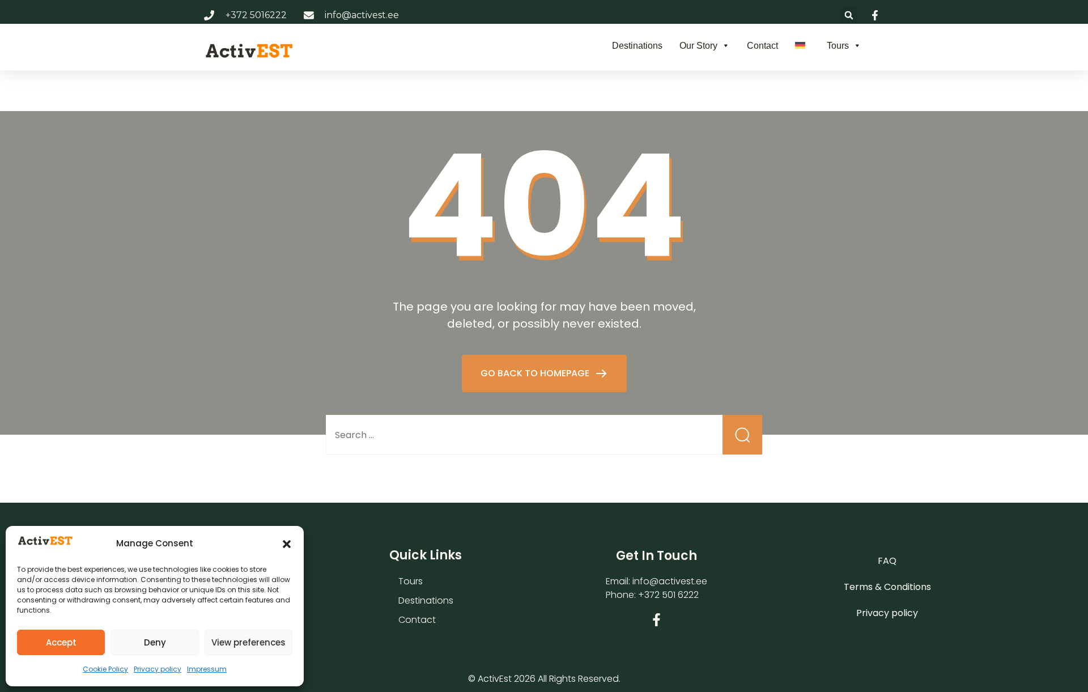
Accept (61, 642)
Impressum (207, 669)
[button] (286, 544)
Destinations (637, 45)
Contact (762, 45)
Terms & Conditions (887, 586)
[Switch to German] (802, 45)
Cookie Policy (105, 669)
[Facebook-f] (656, 619)
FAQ (887, 560)
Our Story (698, 45)
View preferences (248, 642)
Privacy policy (157, 669)
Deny (155, 642)
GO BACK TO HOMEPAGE (536, 373)
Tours (838, 45)
